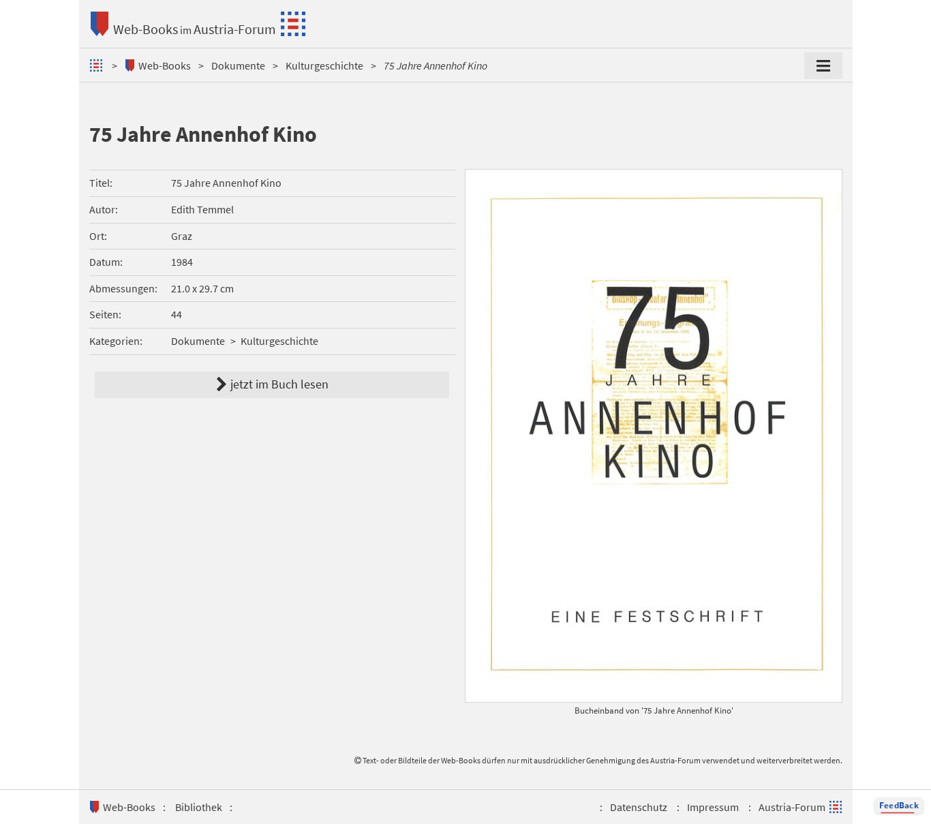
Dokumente (238, 65)
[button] (899, 805)
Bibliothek (198, 807)
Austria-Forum (235, 28)
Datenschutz (638, 807)
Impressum (713, 807)
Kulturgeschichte (324, 65)
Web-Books (145, 28)
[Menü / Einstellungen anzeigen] (823, 66)
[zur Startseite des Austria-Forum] (97, 65)
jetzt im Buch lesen (772, 596)
